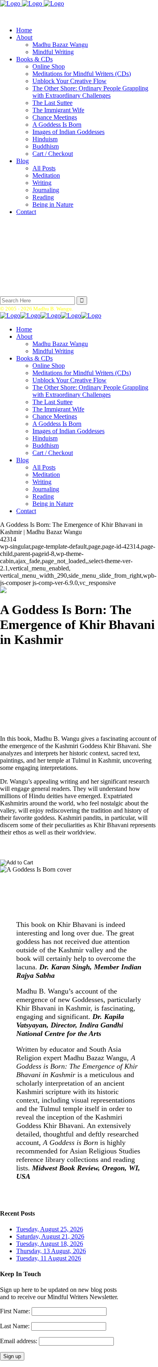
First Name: (15, 1311)
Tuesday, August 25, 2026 (49, 1229)
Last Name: (15, 1326)
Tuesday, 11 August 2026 (48, 1258)
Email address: (19, 1341)
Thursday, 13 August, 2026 (51, 1250)
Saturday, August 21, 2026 (50, 1236)
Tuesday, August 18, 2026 (49, 1243)
